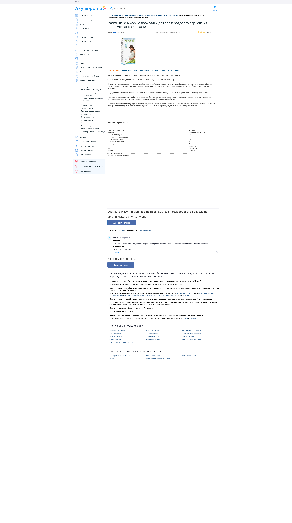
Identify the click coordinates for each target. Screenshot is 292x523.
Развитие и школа (87, 146)
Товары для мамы (87, 80)
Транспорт (84, 33)
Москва (179, 293)
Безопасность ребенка (89, 76)
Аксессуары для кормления (91, 67)
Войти (215, 10)
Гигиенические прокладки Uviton (158, 359)
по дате (121, 231)
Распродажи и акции (88, 161)
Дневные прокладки (91, 93)
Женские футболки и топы (91, 129)
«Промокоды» (193, 318)
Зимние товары (86, 54)
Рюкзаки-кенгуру (88, 108)
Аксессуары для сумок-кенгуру (93, 132)
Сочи (155, 295)
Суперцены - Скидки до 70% (91, 166)
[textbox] (143, 8)
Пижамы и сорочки (88, 126)
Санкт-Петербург (187, 293)
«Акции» (185, 318)
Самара (170, 295)
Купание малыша (86, 72)
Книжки (83, 137)
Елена (116, 238)
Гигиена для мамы (88, 87)
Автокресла (84, 28)
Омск (142, 295)
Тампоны (86, 101)
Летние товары (86, 154)
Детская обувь (86, 41)
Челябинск (185, 295)
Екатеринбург (135, 295)
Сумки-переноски (88, 117)
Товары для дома (86, 150)
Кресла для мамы (87, 120)
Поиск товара (111, 8)
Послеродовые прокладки (93, 98)
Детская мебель (86, 15)
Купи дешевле (85, 171)
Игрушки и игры (86, 46)
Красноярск (203, 293)
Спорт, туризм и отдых (89, 50)
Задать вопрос (120, 265)
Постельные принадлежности (92, 20)
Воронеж (127, 295)
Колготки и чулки (87, 114)
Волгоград (119, 295)
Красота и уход (87, 105)
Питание (83, 63)
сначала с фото (145, 231)
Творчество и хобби (88, 141)
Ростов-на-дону (163, 295)
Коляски (83, 24)
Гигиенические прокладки (91, 90)
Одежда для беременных (91, 111)
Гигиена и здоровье (88, 59)
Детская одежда (86, 37)
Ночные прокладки (90, 95)
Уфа (180, 295)
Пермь (176, 295)
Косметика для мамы (89, 84)
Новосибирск (148, 295)
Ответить (116, 253)
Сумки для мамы (87, 123)
